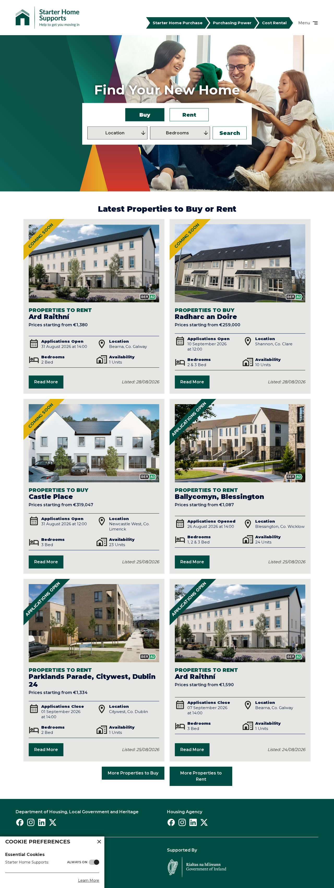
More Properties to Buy (133, 773)
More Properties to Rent (201, 776)
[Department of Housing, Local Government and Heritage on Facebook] (20, 822)
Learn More (88, 880)
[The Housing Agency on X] (204, 822)
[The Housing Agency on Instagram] (182, 822)
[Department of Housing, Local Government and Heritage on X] (53, 822)
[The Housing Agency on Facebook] (171, 822)
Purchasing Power (232, 22)
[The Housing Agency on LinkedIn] (193, 822)
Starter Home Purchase (177, 22)
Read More (46, 381)
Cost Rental (274, 22)
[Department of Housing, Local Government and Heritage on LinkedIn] (42, 822)
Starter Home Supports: (46, 862)
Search (229, 133)
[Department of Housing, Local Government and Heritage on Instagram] (31, 822)
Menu (304, 22)
